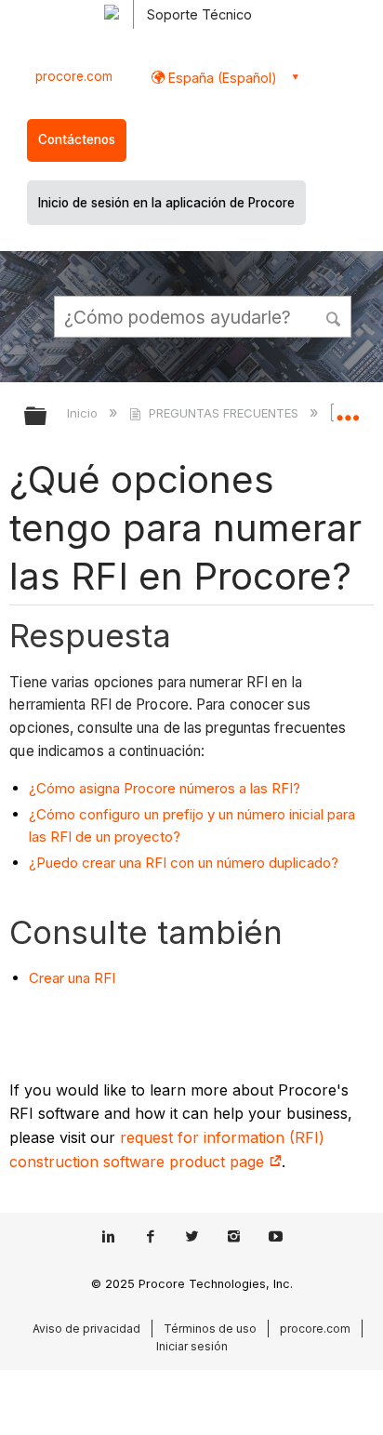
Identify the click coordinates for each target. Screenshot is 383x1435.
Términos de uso (210, 1328)
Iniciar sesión (192, 1346)
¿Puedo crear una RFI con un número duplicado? (183, 862)
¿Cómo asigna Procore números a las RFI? (164, 788)
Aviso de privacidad (86, 1328)
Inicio (84, 412)
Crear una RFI (72, 978)
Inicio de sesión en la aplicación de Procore (166, 202)
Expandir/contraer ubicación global (348, 410)
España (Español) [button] (221, 78)
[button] (334, 316)
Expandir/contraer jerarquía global (47, 417)
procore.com (73, 76)
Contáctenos (76, 139)
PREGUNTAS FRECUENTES (223, 412)
